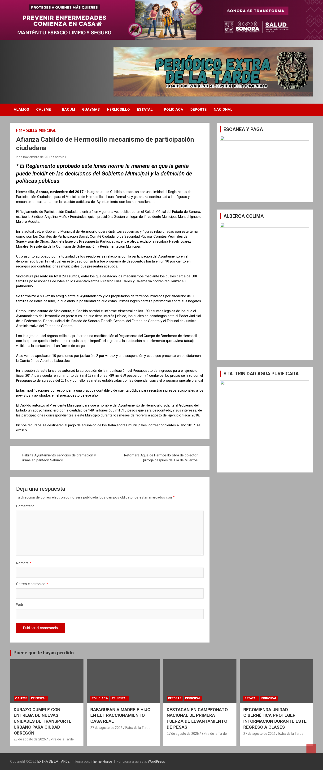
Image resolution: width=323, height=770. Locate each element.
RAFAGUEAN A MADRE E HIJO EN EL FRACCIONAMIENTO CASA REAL (120, 715)
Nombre (23, 563)
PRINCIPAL (47, 131)
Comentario (25, 506)
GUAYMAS (91, 109)
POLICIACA (173, 109)
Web (19, 605)
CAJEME (43, 109)
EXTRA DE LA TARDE (53, 761)
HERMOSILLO (118, 109)
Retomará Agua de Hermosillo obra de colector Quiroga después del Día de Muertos (161, 457)
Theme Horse (101, 761)
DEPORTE (198, 109)
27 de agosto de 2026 (106, 728)
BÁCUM (68, 109)
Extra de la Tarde (61, 739)
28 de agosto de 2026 (30, 739)
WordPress (156, 761)
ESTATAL (145, 109)
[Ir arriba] (311, 748)
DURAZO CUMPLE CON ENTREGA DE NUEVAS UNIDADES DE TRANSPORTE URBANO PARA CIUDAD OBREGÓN (42, 721)
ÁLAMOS (21, 109)
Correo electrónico (32, 584)
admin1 (60, 157)
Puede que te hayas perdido (43, 653)
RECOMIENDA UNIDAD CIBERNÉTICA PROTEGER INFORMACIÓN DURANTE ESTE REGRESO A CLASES (275, 718)
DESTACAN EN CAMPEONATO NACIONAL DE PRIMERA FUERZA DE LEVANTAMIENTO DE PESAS (197, 718)
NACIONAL (223, 109)
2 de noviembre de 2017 (34, 157)
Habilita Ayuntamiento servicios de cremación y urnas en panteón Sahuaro (59, 457)
